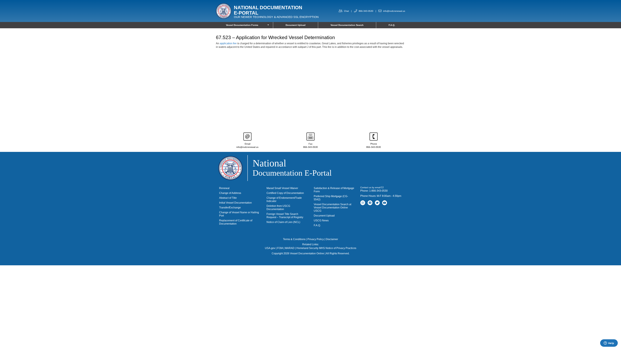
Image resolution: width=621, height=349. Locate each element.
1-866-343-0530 (378, 190)
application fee (228, 43)
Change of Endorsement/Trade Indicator (284, 199)
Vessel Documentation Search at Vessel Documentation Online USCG (332, 207)
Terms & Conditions (294, 239)
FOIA (280, 248)
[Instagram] (362, 202)
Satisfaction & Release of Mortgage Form (334, 190)
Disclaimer (332, 239)
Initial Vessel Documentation (235, 202)
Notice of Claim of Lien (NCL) (283, 222)
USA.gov (270, 248)
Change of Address (230, 193)
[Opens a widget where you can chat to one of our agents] (609, 343)
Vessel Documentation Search (347, 25)
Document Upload (295, 25)
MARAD (289, 248)
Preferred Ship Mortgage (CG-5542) (331, 198)
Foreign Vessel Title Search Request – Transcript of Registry (285, 216)
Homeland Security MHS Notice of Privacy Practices (326, 248)
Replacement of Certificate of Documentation (235, 222)
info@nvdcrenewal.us (394, 11)
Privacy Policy (315, 239)
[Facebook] (370, 202)
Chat (346, 11)
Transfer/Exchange (230, 207)
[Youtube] (384, 202)
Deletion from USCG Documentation (278, 208)
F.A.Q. (392, 25)
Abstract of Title (228, 197)
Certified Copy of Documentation (285, 193)
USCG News (321, 220)
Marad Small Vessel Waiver (282, 188)
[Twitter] (377, 202)
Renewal (224, 188)
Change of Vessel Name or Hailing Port (239, 214)
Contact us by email (370, 187)
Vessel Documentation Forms (242, 25)
